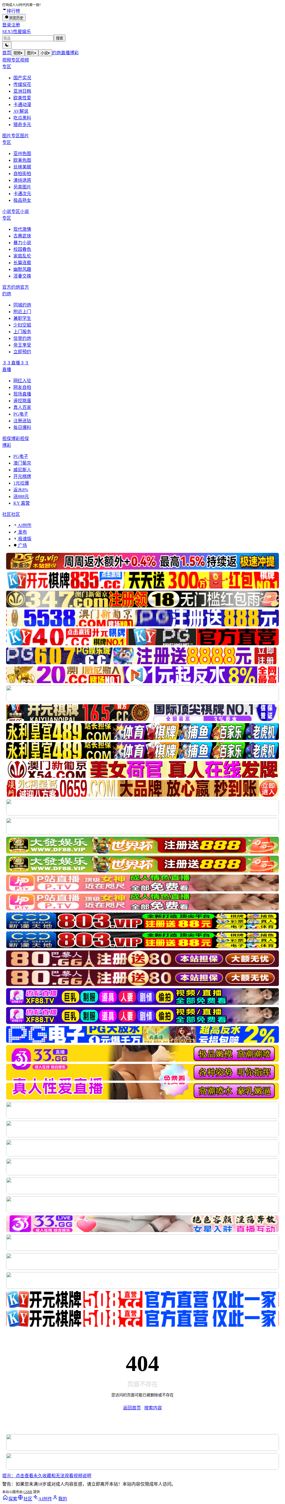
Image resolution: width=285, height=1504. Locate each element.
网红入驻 (22, 380)
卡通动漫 (22, 104)
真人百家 (22, 407)
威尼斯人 (22, 469)
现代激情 (22, 229)
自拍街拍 (22, 173)
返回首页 (132, 1407)
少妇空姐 (22, 325)
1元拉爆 (21, 483)
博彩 (74, 52)
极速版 (24, 538)
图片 (31, 53)
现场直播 (22, 394)
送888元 (21, 496)
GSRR (27, 1492)
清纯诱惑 (22, 180)
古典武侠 (22, 236)
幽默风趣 (22, 269)
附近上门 (22, 311)
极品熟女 (22, 200)
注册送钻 (22, 420)
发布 (22, 532)
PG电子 (20, 414)
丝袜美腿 (22, 167)
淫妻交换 (22, 276)
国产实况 (22, 77)
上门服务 (22, 331)
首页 (6, 52)
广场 (22, 545)
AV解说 (20, 111)
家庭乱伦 (22, 256)
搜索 (59, 38)
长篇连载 (22, 262)
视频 (18, 53)
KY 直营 (21, 503)
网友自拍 (22, 387)
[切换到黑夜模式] (7, 45)
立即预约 (22, 351)
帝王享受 (22, 345)
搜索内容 (153, 1407)
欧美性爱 (22, 97)
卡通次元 (22, 193)
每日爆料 (22, 427)
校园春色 (22, 249)
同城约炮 (22, 305)
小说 (45, 53)
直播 (65, 52)
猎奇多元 (22, 124)
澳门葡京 (22, 463)
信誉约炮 (22, 338)
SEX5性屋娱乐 (16, 31)
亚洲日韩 (22, 91)
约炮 (56, 52)
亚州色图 (22, 153)
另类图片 (22, 187)
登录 (6, 25)
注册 (15, 25)
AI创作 (24, 525)
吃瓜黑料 (22, 118)
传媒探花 (22, 84)
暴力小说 (22, 242)
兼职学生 (22, 318)
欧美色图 (22, 160)
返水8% (20, 489)
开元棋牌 (22, 476)
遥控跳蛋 (22, 400)
